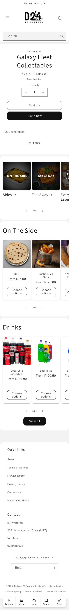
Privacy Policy (16, 484)
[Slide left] (26, 211)
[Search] (62, 36)
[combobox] (34, 36)
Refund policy (16, 475)
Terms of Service (18, 467)
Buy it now (34, 115)
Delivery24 (19, 586)
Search (11, 459)
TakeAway (40, 194)
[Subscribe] (54, 568)
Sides (7, 194)
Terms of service (33, 591)
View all (34, 421)
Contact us (14, 492)
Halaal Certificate (18, 500)
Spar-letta (46, 370)
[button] (7, 18)
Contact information (56, 591)
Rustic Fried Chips (46, 275)
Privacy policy (14, 591)
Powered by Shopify (36, 586)
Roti (16, 273)
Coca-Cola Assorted (17, 372)
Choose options (17, 291)
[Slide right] (43, 211)
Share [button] (36, 142)
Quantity (34, 85)
